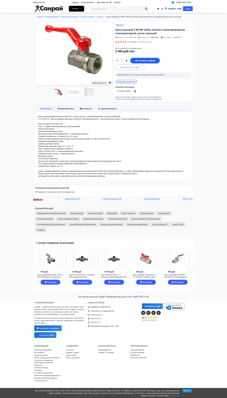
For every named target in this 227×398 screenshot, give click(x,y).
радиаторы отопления (73, 320)
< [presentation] (38, 268)
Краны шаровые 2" (160, 224)
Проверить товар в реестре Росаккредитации (56, 192)
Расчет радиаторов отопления (46, 358)
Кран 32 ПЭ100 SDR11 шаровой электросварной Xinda (81, 276)
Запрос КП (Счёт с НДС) (130, 67)
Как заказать (39, 352)
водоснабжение (76, 213)
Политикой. (174, 395)
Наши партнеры (41, 355)
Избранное (135, 355)
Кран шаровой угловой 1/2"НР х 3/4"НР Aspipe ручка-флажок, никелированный (50, 277)
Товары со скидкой (106, 352)
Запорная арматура (45, 219)
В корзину (52, 282)
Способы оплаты (41, 367)
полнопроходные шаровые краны (51, 224)
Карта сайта (71, 355)
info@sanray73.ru (96, 315)
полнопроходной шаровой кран (83, 224)
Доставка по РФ (104, 2)
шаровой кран (164, 213)
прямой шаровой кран (117, 219)
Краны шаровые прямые (68, 219)
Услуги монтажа (40, 380)
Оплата (117, 2)
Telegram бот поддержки (48, 328)
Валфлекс (41, 230)
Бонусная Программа (43, 350)
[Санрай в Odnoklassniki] (148, 313)
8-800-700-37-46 (183, 2)
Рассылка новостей (138, 358)
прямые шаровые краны (93, 219)
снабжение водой (95, 213)
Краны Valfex (178, 224)
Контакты (70, 350)
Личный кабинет (137, 350)
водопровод (112, 213)
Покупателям (87, 2)
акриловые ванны (48, 320)
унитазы (59, 320)
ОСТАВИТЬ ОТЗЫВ (152, 306)
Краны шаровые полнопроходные (146, 219)
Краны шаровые (128, 213)
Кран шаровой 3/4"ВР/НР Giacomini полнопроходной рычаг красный (175, 277)
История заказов (137, 352)
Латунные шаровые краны (111, 224)
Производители (104, 350)
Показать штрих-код (126, 81)
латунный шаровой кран (137, 224)
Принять (187, 390)
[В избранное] (110, 83)
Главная (40, 17)
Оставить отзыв (144, 42)
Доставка (38, 370)
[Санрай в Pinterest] (153, 313)
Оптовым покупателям (43, 373)
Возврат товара (72, 352)
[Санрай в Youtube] (158, 313)
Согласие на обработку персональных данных (43, 361)
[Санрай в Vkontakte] (143, 313)
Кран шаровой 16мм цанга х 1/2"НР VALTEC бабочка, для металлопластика (144, 277)
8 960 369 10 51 (95, 322)
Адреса (75, 2)
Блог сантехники (73, 358)
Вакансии (38, 365)
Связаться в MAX (46, 335)
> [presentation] (190, 268)
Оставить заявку (146, 60)
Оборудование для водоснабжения (51, 213)
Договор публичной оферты (45, 378)
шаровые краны (146, 213)
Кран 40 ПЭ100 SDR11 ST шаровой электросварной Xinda (114, 276)
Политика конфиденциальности (47, 375)
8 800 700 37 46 (95, 318)
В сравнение (100, 83)
